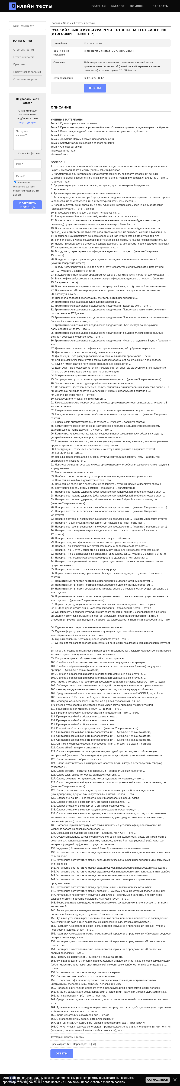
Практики (19, 64)
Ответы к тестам (84, 22)
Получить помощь (27, 205)
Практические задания (27, 71)
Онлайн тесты (32, 6)
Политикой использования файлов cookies (95, 1082)
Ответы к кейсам (23, 56)
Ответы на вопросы (25, 79)
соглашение (19, 187)
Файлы (67, 22)
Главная (55, 22)
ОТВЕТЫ (95, 88)
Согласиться (157, 1079)
